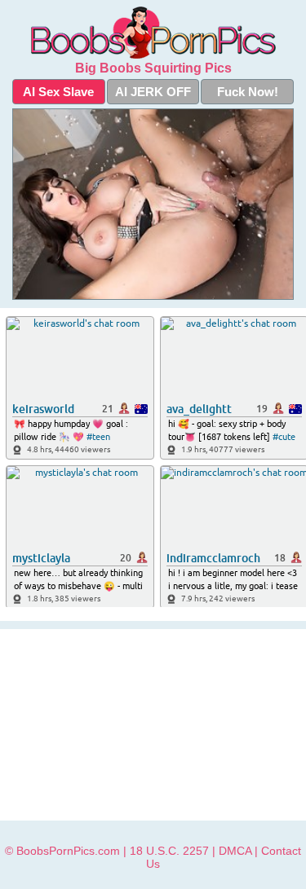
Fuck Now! (247, 92)
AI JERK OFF (153, 92)
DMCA (235, 850)
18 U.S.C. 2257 (169, 850)
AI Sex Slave (58, 92)
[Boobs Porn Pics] (153, 33)
